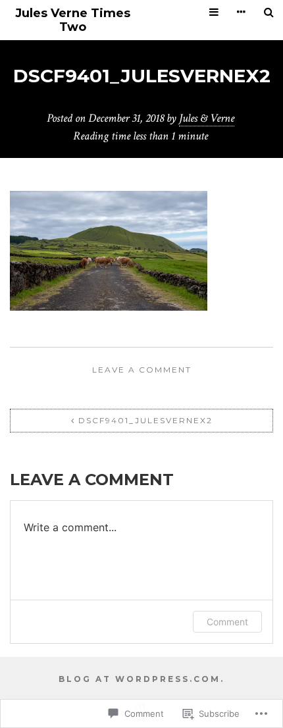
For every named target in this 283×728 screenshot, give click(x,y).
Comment (227, 621)
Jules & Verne (206, 118)
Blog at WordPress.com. (141, 679)
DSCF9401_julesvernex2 (145, 420)
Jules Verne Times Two (72, 20)
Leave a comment (142, 370)
